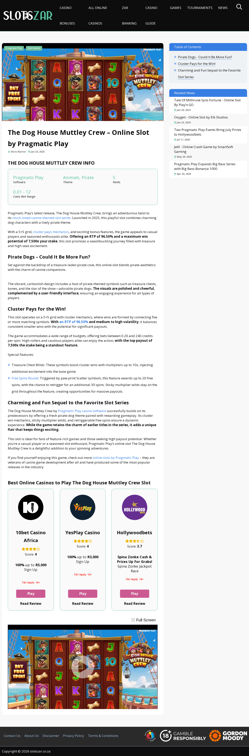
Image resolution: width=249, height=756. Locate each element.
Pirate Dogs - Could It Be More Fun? (205, 57)
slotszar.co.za (40, 751)
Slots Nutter (18, 151)
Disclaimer (51, 735)
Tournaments (199, 7)
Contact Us (12, 735)
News (223, 7)
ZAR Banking (129, 15)
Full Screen (145, 620)
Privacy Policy (73, 735)
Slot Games (34, 48)
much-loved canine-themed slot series (41, 217)
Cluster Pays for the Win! (196, 63)
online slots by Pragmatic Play (116, 457)
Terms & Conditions (103, 735)
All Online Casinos (98, 15)
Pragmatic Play (14, 48)
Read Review (30, 603)
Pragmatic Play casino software (82, 411)
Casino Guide (151, 15)
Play (30, 593)
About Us (31, 735)
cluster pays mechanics (51, 232)
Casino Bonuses (67, 15)
